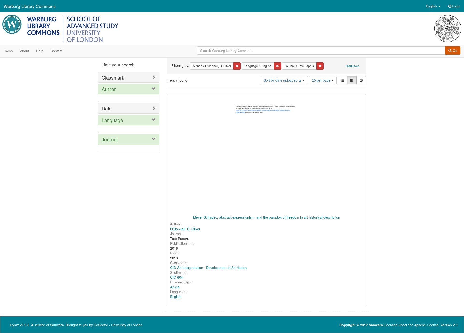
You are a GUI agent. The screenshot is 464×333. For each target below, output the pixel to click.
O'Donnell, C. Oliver (185, 228)
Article (175, 286)
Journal (109, 139)
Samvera (57, 324)
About (24, 50)
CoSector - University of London (118, 324)
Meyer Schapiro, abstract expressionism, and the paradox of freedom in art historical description (266, 217)
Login (455, 6)
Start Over (352, 66)
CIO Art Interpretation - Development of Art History (208, 267)
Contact (56, 50)
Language (112, 119)
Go (454, 50)
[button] (433, 6)
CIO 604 (176, 277)
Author (109, 89)
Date (107, 108)
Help (39, 50)
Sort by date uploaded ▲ (283, 80)
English (175, 296)
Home (8, 50)
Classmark (113, 77)
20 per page (322, 80)
